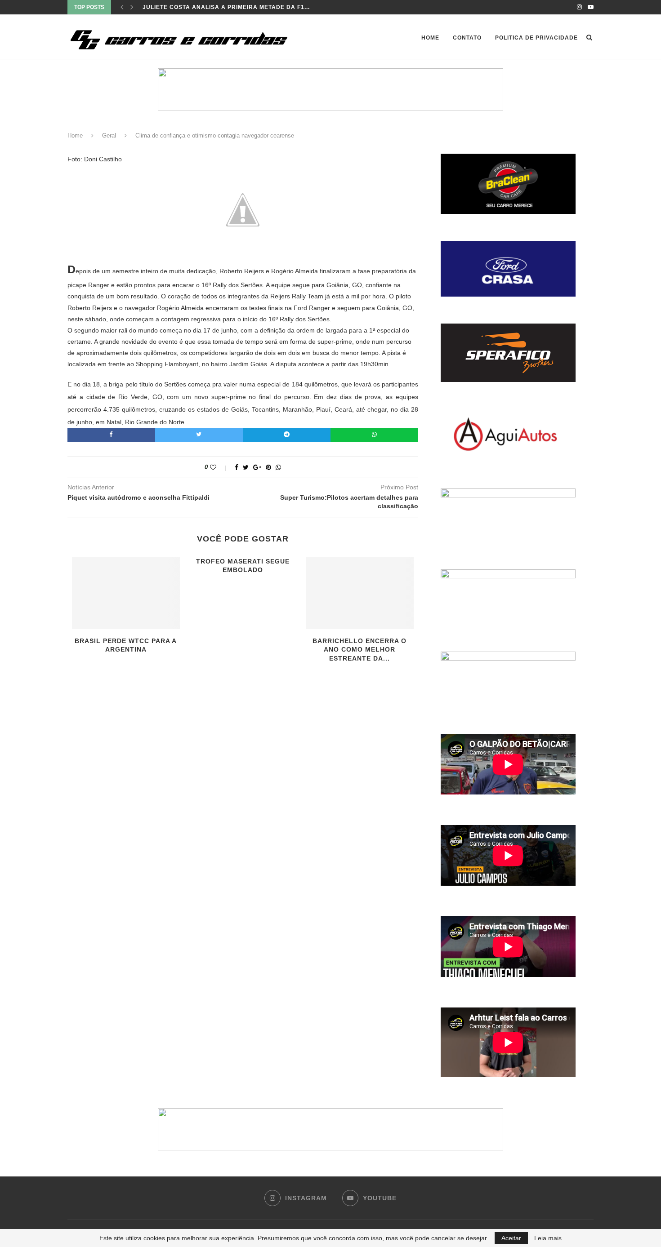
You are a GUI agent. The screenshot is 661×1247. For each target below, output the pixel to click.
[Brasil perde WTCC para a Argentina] (126, 593)
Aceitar (511, 1238)
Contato (467, 38)
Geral (109, 135)
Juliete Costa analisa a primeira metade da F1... (226, 7)
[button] (330, 89)
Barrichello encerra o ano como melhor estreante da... (359, 649)
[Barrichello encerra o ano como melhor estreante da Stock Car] (360, 593)
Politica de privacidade (536, 38)
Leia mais (548, 1238)
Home (430, 38)
